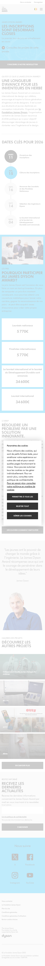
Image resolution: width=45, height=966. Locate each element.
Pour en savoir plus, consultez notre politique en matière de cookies (21, 486)
